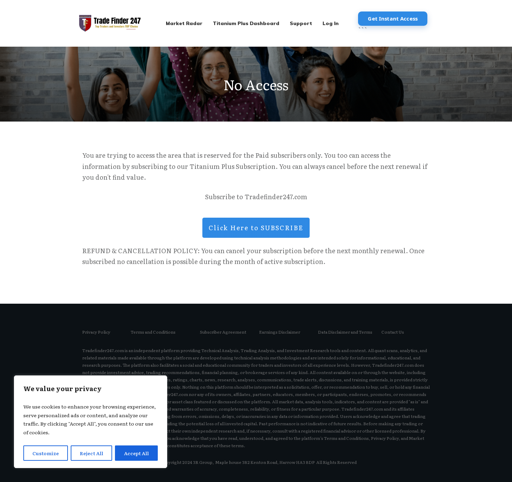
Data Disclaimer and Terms (345, 332)
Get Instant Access (393, 18)
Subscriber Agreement (223, 332)
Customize (45, 453)
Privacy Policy (96, 332)
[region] (90, 421)
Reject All (91, 453)
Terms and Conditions (153, 332)
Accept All (136, 453)
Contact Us (392, 332)
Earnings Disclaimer (279, 332)
